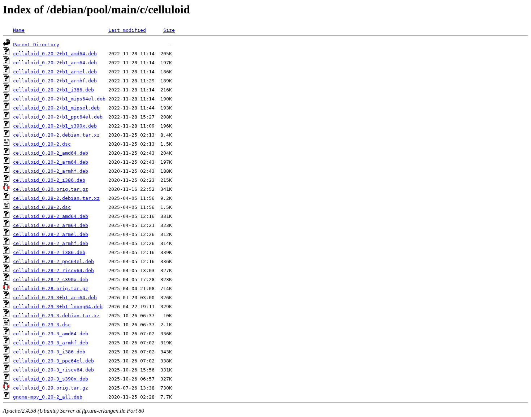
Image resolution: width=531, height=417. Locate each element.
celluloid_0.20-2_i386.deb (49, 180)
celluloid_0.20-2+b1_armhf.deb (55, 80)
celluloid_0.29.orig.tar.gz (50, 388)
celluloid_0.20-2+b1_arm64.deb (55, 62)
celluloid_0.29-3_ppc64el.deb (53, 361)
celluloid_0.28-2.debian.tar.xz (56, 198)
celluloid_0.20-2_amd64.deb (50, 153)
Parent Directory (36, 44)
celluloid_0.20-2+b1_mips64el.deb (59, 99)
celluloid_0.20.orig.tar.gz (50, 189)
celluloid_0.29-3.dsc (42, 324)
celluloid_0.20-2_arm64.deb (50, 162)
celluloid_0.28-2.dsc (42, 207)
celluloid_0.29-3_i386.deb (49, 351)
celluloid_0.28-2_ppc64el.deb (53, 261)
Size (169, 30)
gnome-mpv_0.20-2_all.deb (47, 397)
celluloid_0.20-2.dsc (42, 144)
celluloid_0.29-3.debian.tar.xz (56, 315)
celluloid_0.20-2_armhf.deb (50, 171)
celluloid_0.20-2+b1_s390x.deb (55, 126)
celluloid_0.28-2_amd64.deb (50, 216)
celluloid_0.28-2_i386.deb (49, 252)
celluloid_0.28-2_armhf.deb (50, 243)
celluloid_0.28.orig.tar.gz (50, 288)
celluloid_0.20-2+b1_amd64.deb (55, 53)
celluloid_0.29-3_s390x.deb (50, 379)
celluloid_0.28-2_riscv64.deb (53, 270)
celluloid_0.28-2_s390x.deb (50, 279)
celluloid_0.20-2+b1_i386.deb (53, 90)
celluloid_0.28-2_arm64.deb (50, 225)
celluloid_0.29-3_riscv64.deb (53, 370)
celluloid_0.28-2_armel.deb (50, 234)
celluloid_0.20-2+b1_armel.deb (55, 71)
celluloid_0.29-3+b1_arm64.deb (55, 297)
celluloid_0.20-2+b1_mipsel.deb (56, 108)
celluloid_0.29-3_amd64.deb (50, 333)
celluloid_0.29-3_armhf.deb (50, 342)
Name (19, 30)
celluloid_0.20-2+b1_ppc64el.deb (58, 117)
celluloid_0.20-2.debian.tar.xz (56, 135)
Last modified (127, 30)
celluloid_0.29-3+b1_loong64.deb (58, 306)
